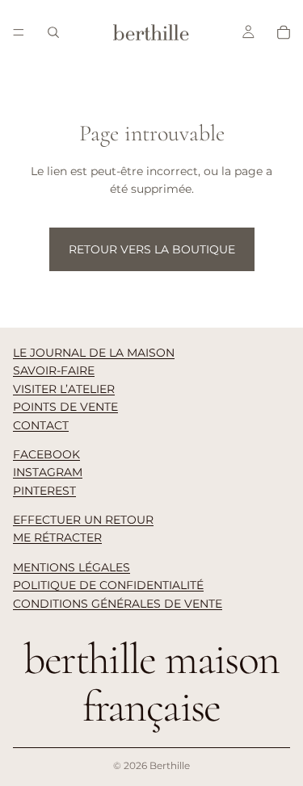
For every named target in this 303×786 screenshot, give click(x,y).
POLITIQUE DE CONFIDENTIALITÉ (108, 585)
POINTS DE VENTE (65, 406)
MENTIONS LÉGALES (71, 567)
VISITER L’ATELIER (64, 389)
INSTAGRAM (47, 472)
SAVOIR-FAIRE (54, 370)
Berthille (169, 765)
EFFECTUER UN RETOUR (83, 519)
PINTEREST (44, 490)
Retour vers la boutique (152, 249)
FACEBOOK (46, 454)
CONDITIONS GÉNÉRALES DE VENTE (117, 603)
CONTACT (41, 425)
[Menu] (18, 32)
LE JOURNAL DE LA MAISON (94, 352)
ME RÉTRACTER (57, 537)
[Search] (53, 32)
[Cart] (283, 32)
